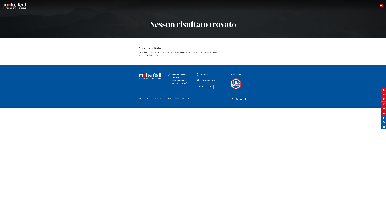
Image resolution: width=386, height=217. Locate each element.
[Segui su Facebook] (232, 99)
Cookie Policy (184, 98)
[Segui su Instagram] (236, 99)
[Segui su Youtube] (241, 99)
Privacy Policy (173, 98)
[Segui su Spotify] (245, 99)
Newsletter (205, 87)
